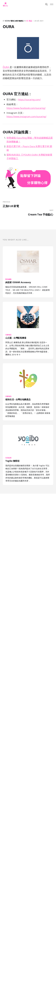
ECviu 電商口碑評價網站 (14, 21)
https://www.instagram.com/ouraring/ (26, 116)
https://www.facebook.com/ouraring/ (26, 108)
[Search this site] (46, 4)
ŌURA (6, 67)
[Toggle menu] (52, 4)
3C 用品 (29, 21)
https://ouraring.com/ (29, 99)
